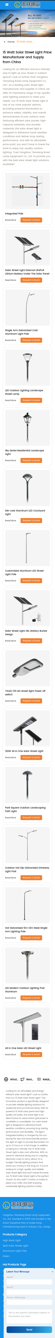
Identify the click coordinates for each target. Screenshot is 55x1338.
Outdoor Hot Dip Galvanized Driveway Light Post (27, 869)
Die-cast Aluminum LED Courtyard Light (25, 512)
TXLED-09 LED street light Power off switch (25, 692)
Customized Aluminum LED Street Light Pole (24, 572)
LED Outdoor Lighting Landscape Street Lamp (24, 392)
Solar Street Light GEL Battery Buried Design (26, 632)
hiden (6, 1256)
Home (11, 42)
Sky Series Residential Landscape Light (24, 452)
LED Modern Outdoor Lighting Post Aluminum (25, 990)
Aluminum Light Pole (15, 1251)
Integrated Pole (14, 214)
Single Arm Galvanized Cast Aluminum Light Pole (21, 332)
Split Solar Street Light (15, 1246)
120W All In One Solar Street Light (24, 751)
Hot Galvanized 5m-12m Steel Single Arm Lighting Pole (26, 929)
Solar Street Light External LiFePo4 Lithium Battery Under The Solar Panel (27, 272)
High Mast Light (12, 1240)
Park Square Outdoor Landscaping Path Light (25, 809)
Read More (10, 220)
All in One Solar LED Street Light (23, 1048)
